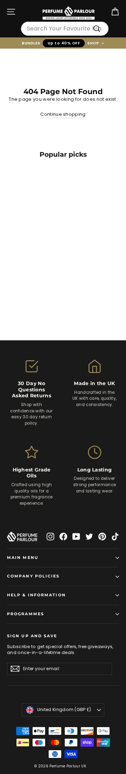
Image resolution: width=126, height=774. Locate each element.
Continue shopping (63, 114)
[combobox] (64, 29)
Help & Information (36, 595)
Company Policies (33, 576)
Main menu (22, 557)
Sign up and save (32, 636)
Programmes (25, 614)
